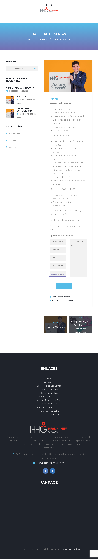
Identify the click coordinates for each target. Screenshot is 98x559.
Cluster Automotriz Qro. (49, 400)
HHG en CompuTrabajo (49, 411)
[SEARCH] (35, 68)
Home (29, 39)
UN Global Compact (49, 414)
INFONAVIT (49, 382)
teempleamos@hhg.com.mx (51, 463)
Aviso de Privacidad (71, 549)
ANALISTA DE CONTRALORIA (20, 88)
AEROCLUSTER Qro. (49, 397)
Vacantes (43, 39)
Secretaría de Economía (49, 386)
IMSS (49, 379)
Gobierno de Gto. (49, 404)
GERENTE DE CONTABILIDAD (24, 109)
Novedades (14, 134)
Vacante (71, 300)
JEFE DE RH (22, 96)
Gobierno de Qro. (49, 393)
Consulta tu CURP (49, 389)
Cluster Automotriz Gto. (49, 407)
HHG (54, 300)
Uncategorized (16, 140)
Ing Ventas (62, 300)
